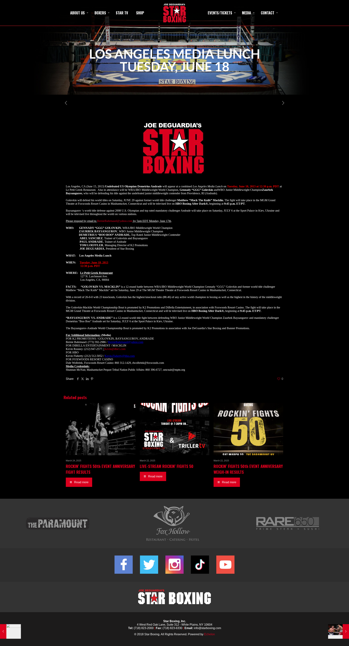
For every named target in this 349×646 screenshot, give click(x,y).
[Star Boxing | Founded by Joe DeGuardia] (174, 12)
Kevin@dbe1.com (114, 348)
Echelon (209, 634)
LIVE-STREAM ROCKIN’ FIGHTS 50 (166, 466)
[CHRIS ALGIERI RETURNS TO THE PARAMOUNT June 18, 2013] (338, 631)
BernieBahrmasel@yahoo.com (114, 220)
